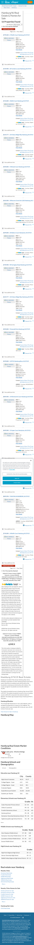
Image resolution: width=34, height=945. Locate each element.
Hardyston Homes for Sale (7, 892)
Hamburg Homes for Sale (7, 890)
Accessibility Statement (15, 917)
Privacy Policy (11, 915)
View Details (19, 49)
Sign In (30, 2)
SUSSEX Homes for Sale (7, 896)
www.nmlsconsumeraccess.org (19, 936)
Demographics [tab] (12, 768)
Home (5, 915)
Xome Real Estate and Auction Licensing (10, 920)
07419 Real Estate (5, 908)
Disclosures (26, 915)
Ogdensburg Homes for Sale (8, 897)
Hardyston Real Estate (6, 873)
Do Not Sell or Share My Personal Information (17, 474)
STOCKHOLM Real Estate (7, 881)
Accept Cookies (17, 482)
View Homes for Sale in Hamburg (9, 711)
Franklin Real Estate (6, 874)
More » (2, 822)
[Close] (31, 460)
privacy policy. (12, 469)
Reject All (17, 478)
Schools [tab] (4, 768)
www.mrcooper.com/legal (20, 937)
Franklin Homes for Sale (7, 894)
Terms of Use (19, 915)
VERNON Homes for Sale (7, 899)
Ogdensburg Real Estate (7, 878)
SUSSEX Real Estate (6, 876)
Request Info (28, 61)
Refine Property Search (8, 29)
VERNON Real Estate (6, 880)
